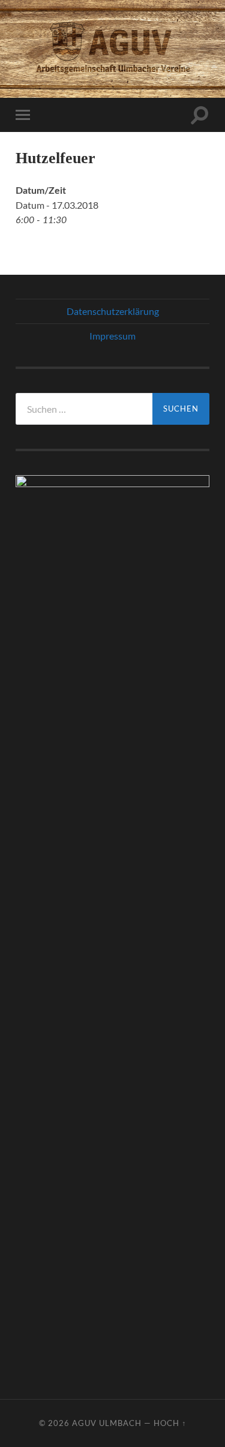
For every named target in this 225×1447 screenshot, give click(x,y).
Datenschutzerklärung (113, 311)
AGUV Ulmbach (107, 1423)
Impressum (112, 335)
